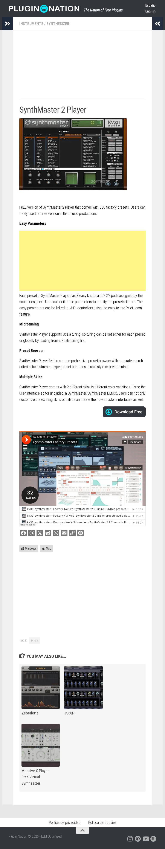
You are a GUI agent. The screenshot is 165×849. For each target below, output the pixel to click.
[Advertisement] (82, 67)
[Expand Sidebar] (7, 23)
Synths (35, 640)
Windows (31, 548)
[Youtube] (146, 839)
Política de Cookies (102, 822)
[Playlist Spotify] (153, 839)
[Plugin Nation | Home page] (44, 8)
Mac (48, 548)
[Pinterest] (138, 839)
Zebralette (29, 713)
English (150, 11)
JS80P (69, 713)
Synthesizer (57, 23)
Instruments (31, 23)
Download (124, 411)
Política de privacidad (64, 822)
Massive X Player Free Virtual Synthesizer (35, 777)
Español (150, 5)
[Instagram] (130, 839)
